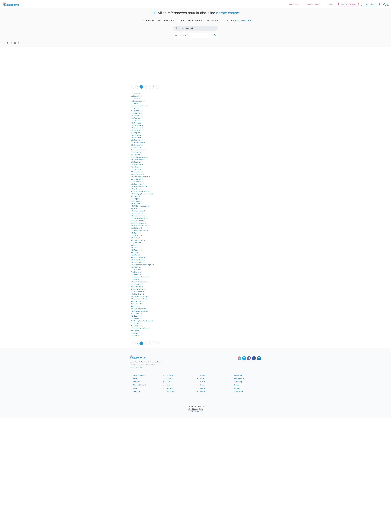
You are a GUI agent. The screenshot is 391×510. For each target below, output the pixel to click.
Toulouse (237, 388)
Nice (202, 378)
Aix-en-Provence (139, 375)
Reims (202, 388)
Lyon (168, 385)
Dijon (135, 388)
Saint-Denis (238, 375)
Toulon (236, 385)
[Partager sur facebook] (7, 43)
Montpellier (171, 391)
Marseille (170, 388)
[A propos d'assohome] (240, 358)
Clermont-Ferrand (139, 385)
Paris (202, 385)
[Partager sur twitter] (11, 43)
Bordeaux (136, 382)
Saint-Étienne (239, 378)
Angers (135, 378)
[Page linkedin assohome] (259, 358)
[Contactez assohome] (249, 358)
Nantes (202, 375)
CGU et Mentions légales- (195, 409)
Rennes (203, 391)
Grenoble (136, 391)
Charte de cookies (195, 412)
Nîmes (202, 382)
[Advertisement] (195, 69)
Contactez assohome (136, 367)
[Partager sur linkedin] (15, 43)
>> (158, 87)
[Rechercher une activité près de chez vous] (384, 4)
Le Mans (170, 378)
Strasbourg (238, 382)
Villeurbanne (238, 391)
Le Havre (170, 375)
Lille (168, 382)
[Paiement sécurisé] (244, 358)
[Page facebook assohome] (254, 358)
